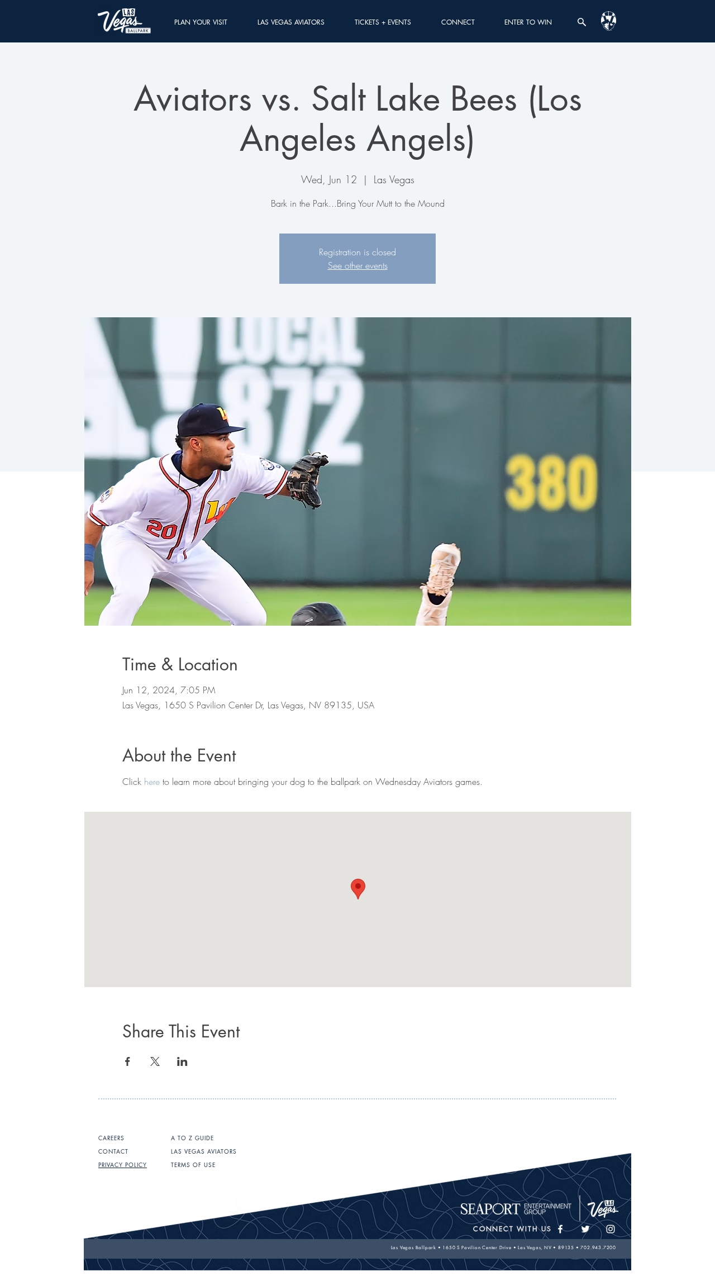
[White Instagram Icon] (610, 1229)
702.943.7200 (598, 1247)
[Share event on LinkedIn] (182, 1061)
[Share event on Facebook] (127, 1061)
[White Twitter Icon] (585, 1229)
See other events (358, 265)
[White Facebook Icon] (560, 1229)
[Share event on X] (155, 1061)
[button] (200, 22)
